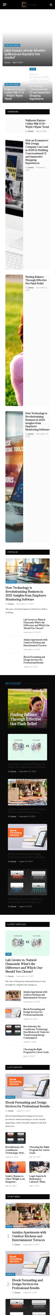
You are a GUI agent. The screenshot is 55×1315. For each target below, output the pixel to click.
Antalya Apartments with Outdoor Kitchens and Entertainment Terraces (35, 642)
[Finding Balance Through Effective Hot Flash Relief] (14, 340)
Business (11, 582)
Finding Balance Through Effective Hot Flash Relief (36, 280)
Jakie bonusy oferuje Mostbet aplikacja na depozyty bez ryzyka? (25, 53)
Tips (8, 954)
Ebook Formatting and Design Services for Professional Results (34, 660)
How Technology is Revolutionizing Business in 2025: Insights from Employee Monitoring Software (37, 421)
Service (10, 1097)
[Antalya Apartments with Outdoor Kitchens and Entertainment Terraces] (13, 643)
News (9, 1226)
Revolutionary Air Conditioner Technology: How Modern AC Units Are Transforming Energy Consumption (25, 903)
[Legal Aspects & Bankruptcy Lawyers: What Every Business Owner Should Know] (39, 1167)
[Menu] (4, 4)
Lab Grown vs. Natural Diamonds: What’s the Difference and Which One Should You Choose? (37, 624)
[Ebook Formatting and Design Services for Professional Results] (13, 660)
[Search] (50, 4)
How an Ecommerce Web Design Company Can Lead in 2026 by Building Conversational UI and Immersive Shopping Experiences (39, 86)
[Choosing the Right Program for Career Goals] (13, 1053)
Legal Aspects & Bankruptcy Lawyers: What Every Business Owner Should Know (37, 1183)
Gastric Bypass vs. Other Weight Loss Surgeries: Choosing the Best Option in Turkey (15, 1182)
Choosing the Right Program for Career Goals (36, 1051)
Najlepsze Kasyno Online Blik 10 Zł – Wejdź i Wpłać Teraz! (15, 94)
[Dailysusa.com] (29, 4)
